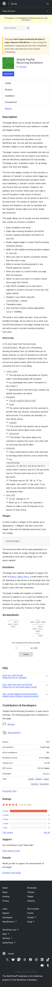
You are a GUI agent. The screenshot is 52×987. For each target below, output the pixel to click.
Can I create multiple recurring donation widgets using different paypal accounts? (20, 695)
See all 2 (46, 774)
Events (30, 913)
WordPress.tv (9, 921)
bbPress (7, 938)
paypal (46, 779)
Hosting (5, 896)
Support (8, 108)
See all (47, 832)
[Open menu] (48, 3)
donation (39, 779)
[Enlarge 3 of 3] (46, 643)
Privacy (5, 901)
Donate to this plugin (11, 872)
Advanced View (9, 791)
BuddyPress (9, 942)
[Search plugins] (28, 27)
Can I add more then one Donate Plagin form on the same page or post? (19, 685)
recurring (34, 784)
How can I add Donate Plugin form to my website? (14, 676)
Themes (30, 892)
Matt (5, 934)
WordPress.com (10, 929)
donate (31, 779)
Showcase (32, 888)
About (5, 888)
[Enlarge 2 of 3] (46, 622)
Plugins (30, 896)
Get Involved (33, 909)
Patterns (31, 901)
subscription (44, 784)
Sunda (11, 953)
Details (8, 83)
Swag (31, 921)
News (4, 892)
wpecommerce (14, 732)
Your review (7, 832)
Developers (7, 917)
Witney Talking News (19, 576)
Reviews (8, 89)
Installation (10, 96)
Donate (31, 917)
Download (8, 74)
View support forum (11, 851)
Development (11, 102)
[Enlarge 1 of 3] (22, 622)
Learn (4, 909)
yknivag (22, 66)
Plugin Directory (8, 11)
